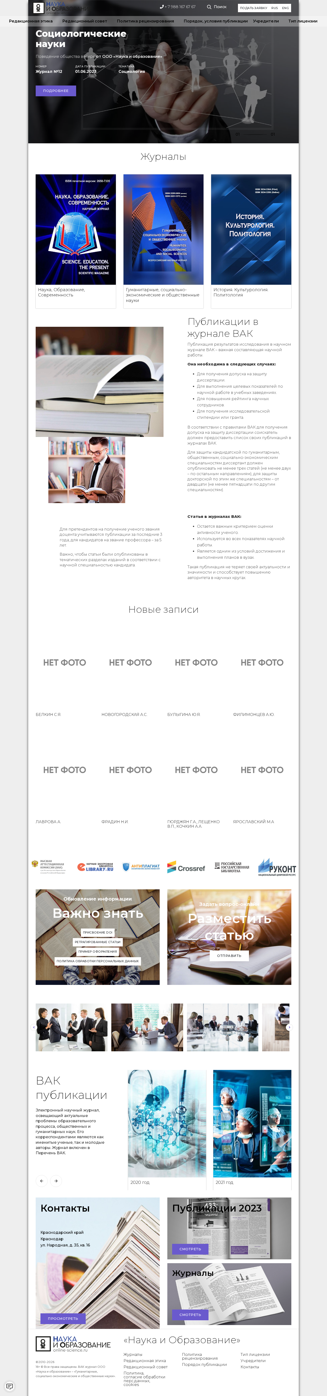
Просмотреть (63, 1318)
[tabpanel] (163, 71)
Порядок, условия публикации (213, 21)
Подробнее (56, 91)
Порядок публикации (204, 1364)
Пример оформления (98, 951)
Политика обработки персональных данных (98, 961)
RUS (274, 8)
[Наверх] (313, 1382)
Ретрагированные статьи (98, 942)
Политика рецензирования (145, 21)
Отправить (229, 956)
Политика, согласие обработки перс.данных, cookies (144, 1379)
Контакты (250, 1367)
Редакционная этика (31, 21)
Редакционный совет (84, 21)
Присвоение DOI (98, 932)
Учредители (266, 21)
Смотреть (190, 1249)
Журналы (133, 1354)
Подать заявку (253, 8)
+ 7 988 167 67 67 (180, 7)
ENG (285, 8)
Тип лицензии (302, 21)
